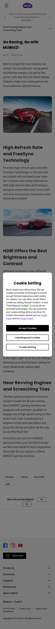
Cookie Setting (27, 347)
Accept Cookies (28, 328)
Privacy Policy (26, 318)
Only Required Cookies (27, 337)
